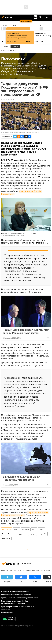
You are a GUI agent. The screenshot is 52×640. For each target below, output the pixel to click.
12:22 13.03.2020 (7, 99)
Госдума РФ (42, 534)
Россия (34, 529)
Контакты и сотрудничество (12, 594)
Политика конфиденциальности (25, 598)
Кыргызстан (6, 538)
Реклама (27, 594)
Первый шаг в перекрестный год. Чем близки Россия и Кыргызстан (26, 331)
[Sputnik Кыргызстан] (7, 18)
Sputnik (5, 132)
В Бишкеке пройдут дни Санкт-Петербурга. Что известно (22, 478)
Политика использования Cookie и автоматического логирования (14, 602)
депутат (33, 534)
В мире (41, 529)
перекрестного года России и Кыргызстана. (24, 513)
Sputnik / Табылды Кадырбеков (13, 235)
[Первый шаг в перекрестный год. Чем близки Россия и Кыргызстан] (26, 311)
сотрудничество (22, 534)
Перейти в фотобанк (32, 132)
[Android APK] (8, 619)
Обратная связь (7, 612)
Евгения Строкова (8, 534)
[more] (48, 337)
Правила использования (19, 591)
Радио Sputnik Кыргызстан (38, 570)
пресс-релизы (6, 598)
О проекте (5, 591)
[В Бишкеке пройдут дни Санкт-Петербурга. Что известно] (26, 458)
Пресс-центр (6, 529)
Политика (25, 529)
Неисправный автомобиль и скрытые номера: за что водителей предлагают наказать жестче (19, 39)
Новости (16, 529)
